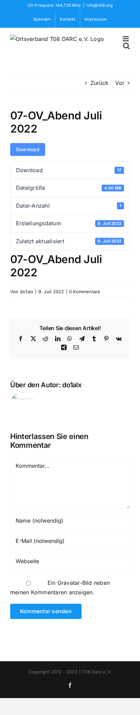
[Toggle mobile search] (126, 45)
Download (27, 149)
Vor (119, 82)
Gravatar (68, 582)
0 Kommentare (85, 291)
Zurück (99, 82)
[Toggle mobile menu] (126, 38)
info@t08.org (99, 5)
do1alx (26, 291)
